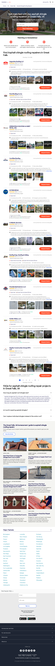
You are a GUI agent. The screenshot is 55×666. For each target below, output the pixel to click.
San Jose (5, 558)
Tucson (5, 539)
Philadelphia (39, 539)
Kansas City (23, 553)
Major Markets (8, 530)
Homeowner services (7, 628)
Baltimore (22, 539)
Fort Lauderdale (7, 568)
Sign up (27, 606)
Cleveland (22, 580)
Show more (49, 106)
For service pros (6, 633)
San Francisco (7, 556)
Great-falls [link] (12, 6)
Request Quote (45, 87)
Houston (38, 561)
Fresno (5, 541)
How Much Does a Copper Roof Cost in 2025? (40, 457)
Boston (22, 541)
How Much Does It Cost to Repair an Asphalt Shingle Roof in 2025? (14, 486)
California (24, 655)
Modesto (5, 549)
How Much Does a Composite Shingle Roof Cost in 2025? (12, 456)
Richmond (39, 570)
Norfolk (38, 568)
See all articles (9, 434)
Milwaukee (39, 580)
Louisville (22, 534)
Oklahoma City (24, 585)
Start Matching (27, 28)
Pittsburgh (39, 541)
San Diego (6, 553)
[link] (27, 63)
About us (4, 641)
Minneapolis (23, 549)
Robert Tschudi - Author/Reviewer (37, 453)
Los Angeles (6, 546)
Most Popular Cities (6, 591)
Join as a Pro (45, 2)
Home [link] (4, 6)
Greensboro (23, 570)
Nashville (38, 549)
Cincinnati (22, 578)
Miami (4, 573)
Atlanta (5, 580)
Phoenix (5, 536)
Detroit (22, 544)
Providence (39, 544)
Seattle (38, 575)
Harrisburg (39, 536)
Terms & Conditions (36, 657)
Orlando (5, 575)
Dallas (38, 553)
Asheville (22, 565)
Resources (4, 637)
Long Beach (6, 544)
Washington (6, 565)
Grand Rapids (23, 546)
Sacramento (6, 551)
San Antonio (39, 563)
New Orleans (23, 536)
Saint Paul (22, 551)
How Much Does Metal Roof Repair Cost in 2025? (39, 514)
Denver (5, 561)
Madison (38, 578)
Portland (38, 534)
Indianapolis (6, 585)
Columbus (22, 582)
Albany (22, 561)
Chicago (5, 582)
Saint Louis (23, 556)
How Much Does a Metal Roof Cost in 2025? (14, 515)
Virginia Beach (40, 573)
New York (22, 563)
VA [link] (8, 6)
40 (35, 380)
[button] (13, 80)
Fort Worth (39, 558)
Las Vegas (22, 558)
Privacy (19, 655)
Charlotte (22, 568)
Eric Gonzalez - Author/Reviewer (12, 481)
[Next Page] (38, 380)
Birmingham (6, 534)
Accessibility (34, 655)
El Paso (38, 556)
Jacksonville (6, 570)
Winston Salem (24, 575)
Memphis (38, 546)
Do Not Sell (28, 655)
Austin (38, 551)
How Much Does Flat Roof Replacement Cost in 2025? (37, 484)
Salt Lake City (40, 565)
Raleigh (22, 573)
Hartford (5, 563)
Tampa (5, 578)
